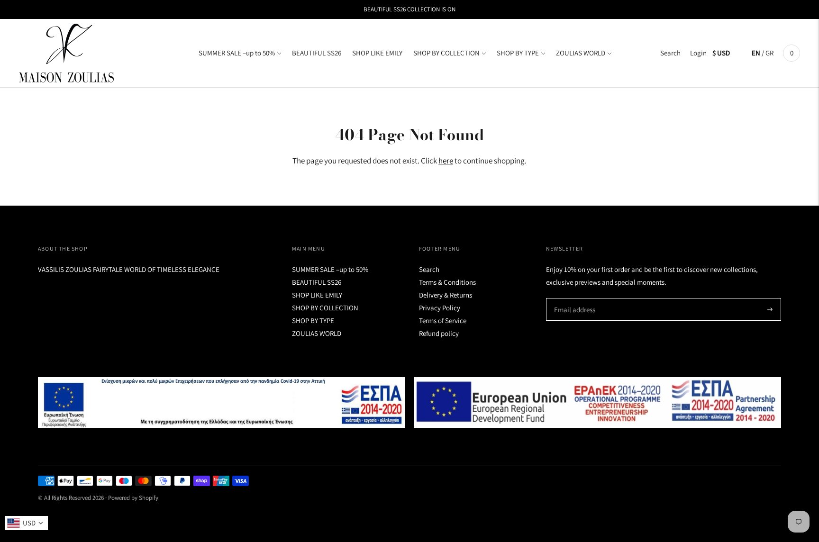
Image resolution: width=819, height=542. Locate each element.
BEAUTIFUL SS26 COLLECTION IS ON (409, 9)
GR (769, 52)
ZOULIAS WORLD (580, 52)
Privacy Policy (439, 307)
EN (756, 52)
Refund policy (439, 333)
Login (698, 52)
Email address (573, 298)
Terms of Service (442, 320)
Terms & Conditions (447, 282)
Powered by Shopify (133, 498)
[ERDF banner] (597, 402)
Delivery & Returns (445, 294)
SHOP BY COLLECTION (446, 52)
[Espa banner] (221, 402)
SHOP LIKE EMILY (377, 52)
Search (670, 52)
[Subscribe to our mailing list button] (769, 309)
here (445, 160)
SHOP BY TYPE (518, 52)
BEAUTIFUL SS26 (316, 52)
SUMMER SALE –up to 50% (237, 52)
